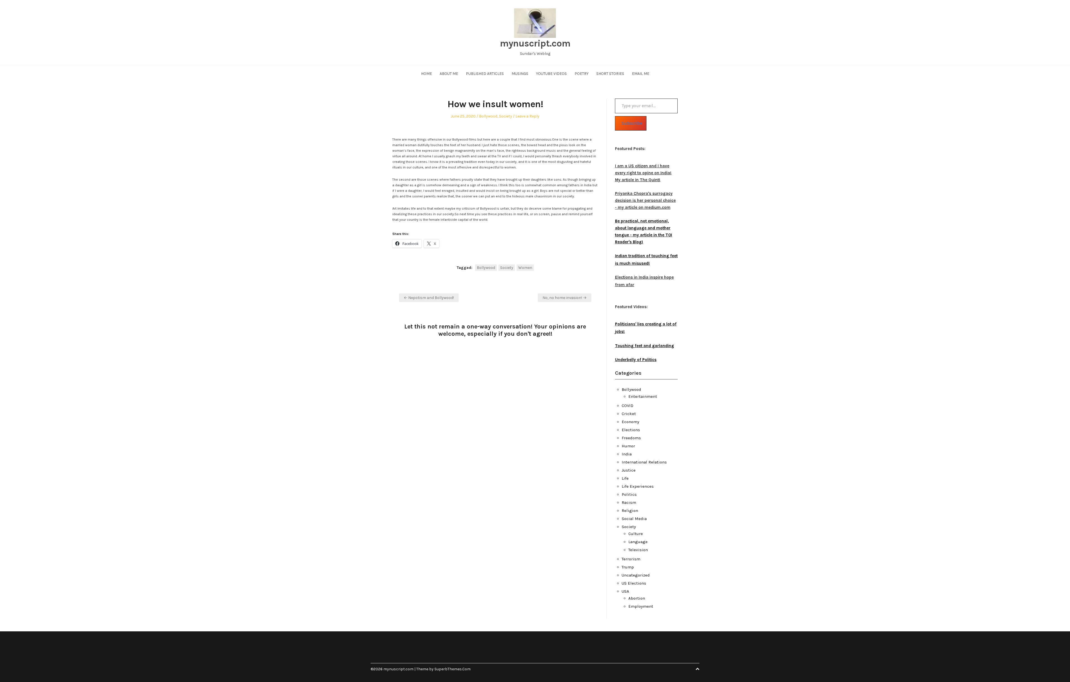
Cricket (629, 413)
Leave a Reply (527, 116)
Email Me (640, 73)
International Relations (644, 462)
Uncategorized (636, 575)
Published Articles (485, 73)
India (627, 454)
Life (625, 478)
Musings (520, 73)
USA (625, 591)
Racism (629, 502)
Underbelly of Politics (635, 359)
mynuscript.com (535, 43)
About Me (449, 73)
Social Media (634, 518)
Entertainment (642, 396)
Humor (628, 445)
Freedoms (631, 437)
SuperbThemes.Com (452, 669)
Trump (628, 567)
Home (426, 73)
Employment (640, 606)
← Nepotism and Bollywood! (429, 297)
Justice (629, 470)
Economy (630, 421)
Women (525, 267)
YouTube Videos (551, 73)
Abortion (636, 598)
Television (638, 549)
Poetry (581, 73)
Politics (629, 494)
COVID (627, 405)
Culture (635, 533)
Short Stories (610, 73)
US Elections (634, 583)
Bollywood (488, 116)
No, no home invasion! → (565, 297)
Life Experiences (638, 486)
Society (505, 116)
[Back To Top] (697, 669)
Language (638, 541)
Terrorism (631, 558)
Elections (631, 429)
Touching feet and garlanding (644, 345)
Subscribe (632, 123)
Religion (630, 510)
